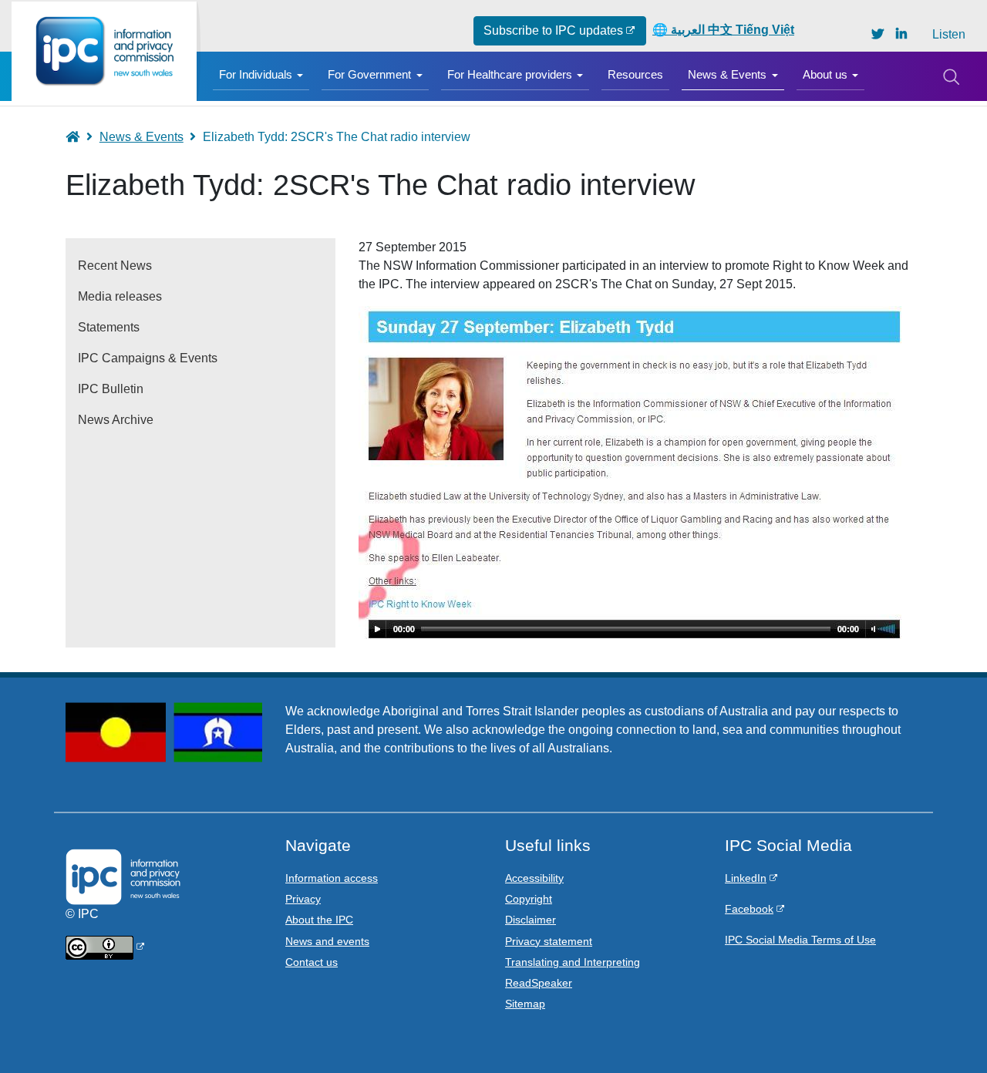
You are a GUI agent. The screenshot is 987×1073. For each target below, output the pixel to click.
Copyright (528, 899)
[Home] (104, 51)
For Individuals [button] (255, 74)
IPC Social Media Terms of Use (800, 939)
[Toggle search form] (950, 76)
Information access (331, 878)
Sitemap (525, 1003)
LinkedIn (745, 878)
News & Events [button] (727, 74)
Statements (109, 327)
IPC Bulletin (110, 388)
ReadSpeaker (538, 983)
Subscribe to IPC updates (553, 30)
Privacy (303, 899)
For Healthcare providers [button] (509, 74)
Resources (635, 74)
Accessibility (534, 878)
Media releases (120, 296)
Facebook (749, 909)
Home (79, 136)
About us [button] (825, 74)
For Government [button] (369, 74)
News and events (327, 941)
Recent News (115, 265)
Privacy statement (548, 941)
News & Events (141, 136)
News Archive (115, 419)
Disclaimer (530, 919)
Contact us (311, 962)
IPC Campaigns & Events (147, 358)
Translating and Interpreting (572, 962)
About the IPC (319, 919)
